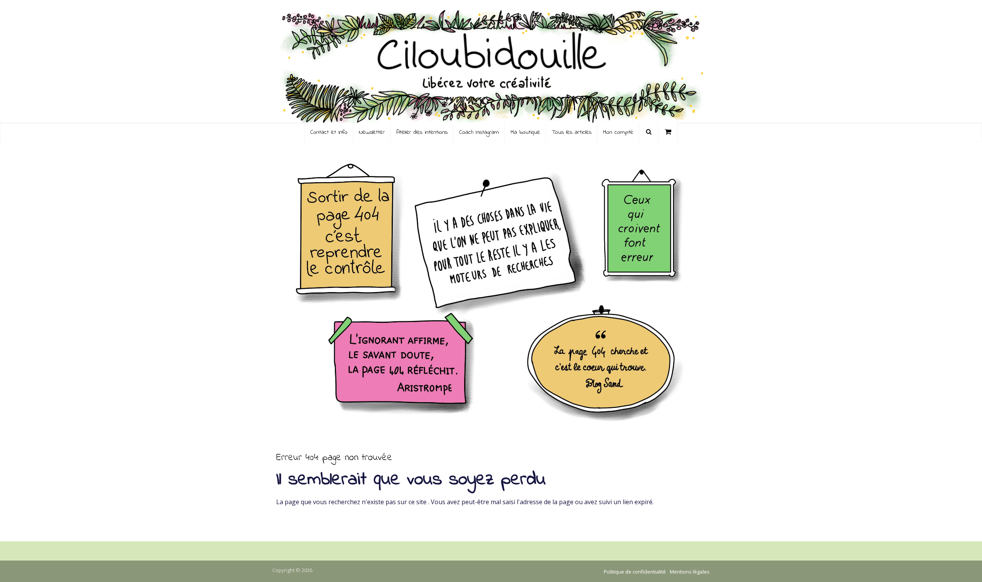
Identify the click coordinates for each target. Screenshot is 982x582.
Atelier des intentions (422, 132)
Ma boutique (525, 132)
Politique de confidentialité (635, 571)
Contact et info (329, 132)
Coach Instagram (479, 132)
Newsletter (372, 132)
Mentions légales (690, 571)
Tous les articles (572, 132)
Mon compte (618, 132)
